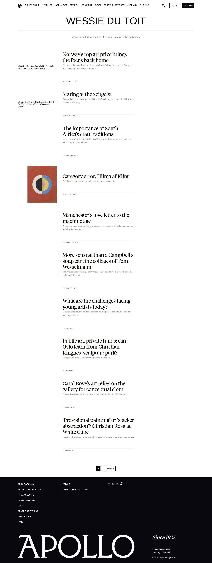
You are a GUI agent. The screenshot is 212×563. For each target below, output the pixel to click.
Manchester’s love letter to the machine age (96, 217)
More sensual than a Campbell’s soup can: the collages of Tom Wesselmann (98, 260)
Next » (110, 468)
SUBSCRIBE (188, 6)
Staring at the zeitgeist (87, 94)
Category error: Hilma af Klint (96, 176)
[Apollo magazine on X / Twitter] (113, 484)
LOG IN (174, 6)
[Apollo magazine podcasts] (121, 484)
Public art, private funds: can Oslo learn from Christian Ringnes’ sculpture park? (94, 346)
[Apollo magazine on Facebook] (108, 484)
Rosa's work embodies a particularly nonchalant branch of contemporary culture (98, 437)
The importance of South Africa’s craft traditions (90, 131)
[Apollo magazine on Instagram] (117, 484)
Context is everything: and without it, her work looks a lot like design (94, 394)
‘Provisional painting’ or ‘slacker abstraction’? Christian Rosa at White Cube (98, 425)
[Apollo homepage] (21, 6)
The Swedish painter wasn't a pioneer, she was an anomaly (89, 181)
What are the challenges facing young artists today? (96, 303)
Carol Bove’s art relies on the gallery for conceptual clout (94, 386)
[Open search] (163, 5)
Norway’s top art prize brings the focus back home (95, 57)
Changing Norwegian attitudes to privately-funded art (86, 357)
